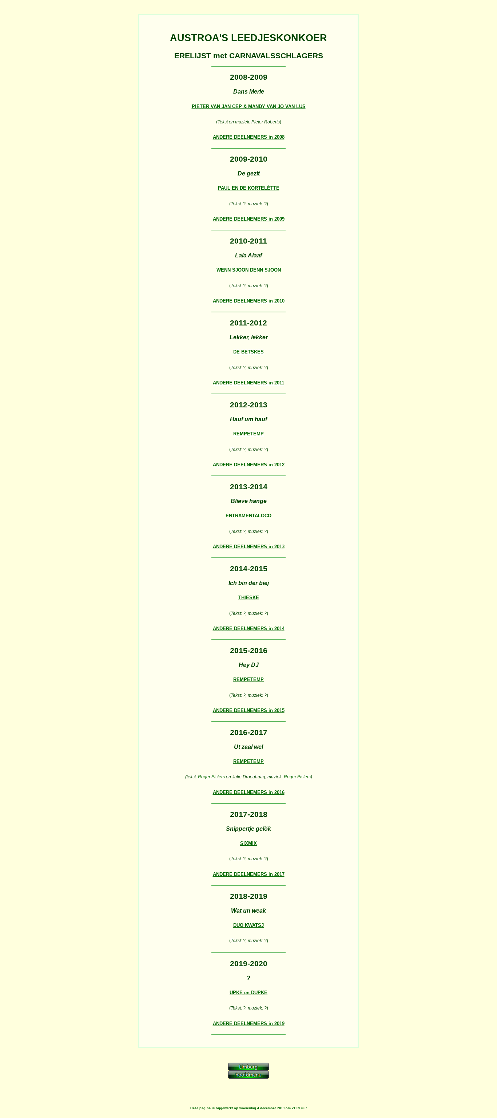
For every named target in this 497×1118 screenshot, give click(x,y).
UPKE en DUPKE (248, 992)
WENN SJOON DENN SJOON (248, 270)
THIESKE (248, 597)
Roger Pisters (211, 776)
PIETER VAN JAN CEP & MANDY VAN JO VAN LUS (249, 106)
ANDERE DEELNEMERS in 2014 (249, 628)
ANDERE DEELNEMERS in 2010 (249, 301)
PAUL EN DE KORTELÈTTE (248, 188)
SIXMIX (248, 843)
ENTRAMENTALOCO (248, 515)
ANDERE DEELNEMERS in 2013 (249, 546)
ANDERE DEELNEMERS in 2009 (249, 219)
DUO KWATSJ (248, 925)
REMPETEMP (248, 433)
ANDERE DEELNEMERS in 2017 (249, 874)
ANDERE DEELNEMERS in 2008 (249, 137)
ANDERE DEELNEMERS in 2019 (249, 1023)
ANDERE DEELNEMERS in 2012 (249, 464)
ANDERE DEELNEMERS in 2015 (249, 710)
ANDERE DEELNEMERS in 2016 (249, 792)
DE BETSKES (248, 352)
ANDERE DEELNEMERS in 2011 (248, 383)
